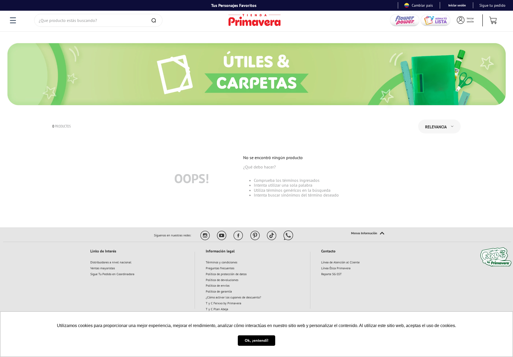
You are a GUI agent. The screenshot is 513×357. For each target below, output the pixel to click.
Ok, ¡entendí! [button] (257, 340)
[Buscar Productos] (154, 20)
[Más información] (367, 233)
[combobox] (98, 20)
